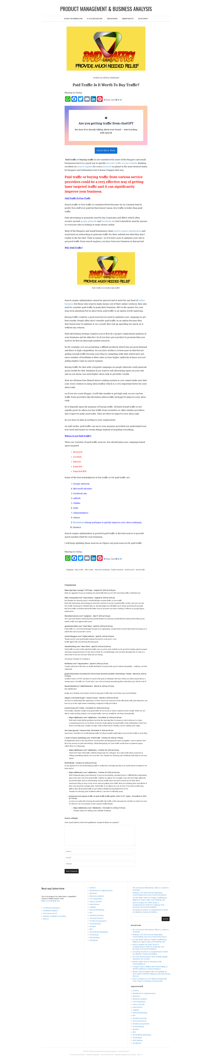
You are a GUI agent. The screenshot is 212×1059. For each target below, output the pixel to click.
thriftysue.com (70, 663)
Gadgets (93, 907)
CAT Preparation (96, 899)
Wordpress (94, 940)
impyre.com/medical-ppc (75, 698)
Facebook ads (108, 221)
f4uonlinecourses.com (73, 616)
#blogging (69, 570)
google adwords (89, 221)
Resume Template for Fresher (54, 916)
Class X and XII (95, 901)
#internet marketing (102, 570)
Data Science (94, 904)
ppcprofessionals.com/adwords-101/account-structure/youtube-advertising (95, 674)
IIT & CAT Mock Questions (94, 18)
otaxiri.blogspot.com (73, 636)
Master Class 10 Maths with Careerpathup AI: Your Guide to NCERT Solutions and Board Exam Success (151, 974)
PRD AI (46, 919)
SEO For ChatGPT (143, 18)
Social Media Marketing (99, 932)
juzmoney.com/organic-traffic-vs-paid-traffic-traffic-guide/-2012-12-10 (97, 796)
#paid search (129, 570)
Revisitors (78, 522)
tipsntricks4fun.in (72, 686)
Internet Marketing (97, 910)
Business (93, 893)
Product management (98, 921)
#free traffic (88, 570)
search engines (84, 167)
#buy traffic (79, 570)
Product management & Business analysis (106, 9)
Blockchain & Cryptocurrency (101, 890)
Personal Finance (96, 918)
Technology (94, 935)
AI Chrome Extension (51, 908)
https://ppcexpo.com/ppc (74, 590)
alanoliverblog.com (72, 646)
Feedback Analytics (50, 911)
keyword (106, 167)
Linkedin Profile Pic (128, 18)
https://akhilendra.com (78, 717)
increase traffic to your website (121, 163)
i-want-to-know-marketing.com (77, 738)
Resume (93, 926)
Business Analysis (97, 896)
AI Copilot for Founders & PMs (73, 18)
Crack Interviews (112, 18)
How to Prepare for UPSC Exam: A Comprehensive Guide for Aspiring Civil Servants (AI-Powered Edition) (148, 905)
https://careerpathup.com (50, 901)
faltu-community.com (73, 598)
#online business (117, 570)
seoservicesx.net (71, 708)
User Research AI (50, 913)
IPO (91, 912)
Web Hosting (94, 937)
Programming (95, 924)
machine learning (97, 915)
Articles (93, 888)
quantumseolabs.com (73, 626)
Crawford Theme (123, 1051)
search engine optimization (127, 231)
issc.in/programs (71, 730)
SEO (91, 929)
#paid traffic (140, 570)
